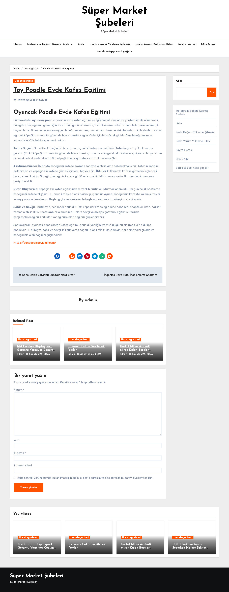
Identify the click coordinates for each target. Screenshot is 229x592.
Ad (16, 440)
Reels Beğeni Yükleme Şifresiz (110, 44)
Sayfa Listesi (187, 44)
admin (21, 99)
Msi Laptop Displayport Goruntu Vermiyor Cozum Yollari (35, 350)
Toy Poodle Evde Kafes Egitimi (59, 90)
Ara (179, 81)
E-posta (20, 453)
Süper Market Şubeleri (36, 576)
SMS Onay (208, 44)
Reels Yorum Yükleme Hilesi (154, 44)
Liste (81, 44)
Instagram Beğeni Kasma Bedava (50, 44)
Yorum (19, 389)
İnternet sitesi (23, 465)
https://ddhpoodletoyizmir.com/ (34, 242)
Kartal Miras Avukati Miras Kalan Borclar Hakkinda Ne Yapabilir (136, 350)
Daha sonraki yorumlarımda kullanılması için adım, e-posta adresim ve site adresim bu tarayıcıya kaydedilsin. (85, 477)
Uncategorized (24, 80)
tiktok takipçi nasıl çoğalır (114, 51)
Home (18, 44)
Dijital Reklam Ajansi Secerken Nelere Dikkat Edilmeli (189, 548)
